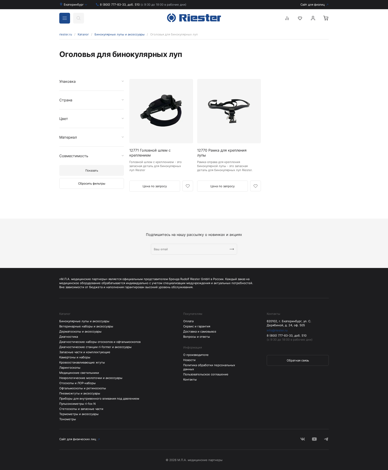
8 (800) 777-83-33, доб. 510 (143, 4)
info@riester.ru (277, 330)
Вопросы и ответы (196, 336)
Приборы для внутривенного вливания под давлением (99, 398)
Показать (91, 170)
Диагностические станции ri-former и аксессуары (95, 347)
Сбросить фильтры (91, 183)
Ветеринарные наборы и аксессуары (86, 326)
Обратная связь (298, 360)
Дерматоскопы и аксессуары (80, 331)
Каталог (83, 34)
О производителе (196, 355)
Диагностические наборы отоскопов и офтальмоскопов (100, 342)
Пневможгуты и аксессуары (79, 393)
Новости (189, 360)
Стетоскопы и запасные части (81, 409)
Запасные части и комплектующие (84, 352)
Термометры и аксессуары (79, 414)
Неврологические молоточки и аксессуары (90, 378)
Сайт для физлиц (312, 4)
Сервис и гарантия (196, 326)
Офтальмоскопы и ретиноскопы (82, 388)
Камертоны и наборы (74, 357)
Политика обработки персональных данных (209, 367)
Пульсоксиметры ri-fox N (77, 403)
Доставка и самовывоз (199, 331)
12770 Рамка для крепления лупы (222, 152)
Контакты (190, 379)
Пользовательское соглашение (205, 374)
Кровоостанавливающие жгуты (82, 362)
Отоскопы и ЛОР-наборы (77, 383)
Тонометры (67, 419)
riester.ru (65, 34)
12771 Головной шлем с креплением (150, 152)
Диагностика (68, 336)
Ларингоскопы (69, 367)
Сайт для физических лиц (77, 439)
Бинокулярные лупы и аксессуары (120, 34)
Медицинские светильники (79, 372)
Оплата (188, 321)
